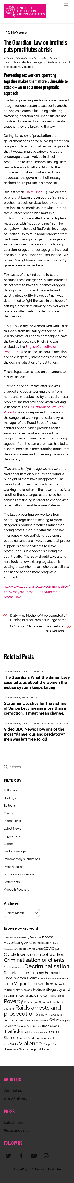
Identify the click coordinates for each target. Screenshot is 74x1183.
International (12, 821)
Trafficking (16, 1031)
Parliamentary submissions (22, 859)
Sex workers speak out (19, 874)
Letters (8, 844)
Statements (29, 697)
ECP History (35, 973)
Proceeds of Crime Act (37, 1002)
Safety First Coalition (51, 1014)
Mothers (9, 989)
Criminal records (14, 967)
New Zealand (24, 989)
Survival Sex (24, 1026)
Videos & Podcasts (56, 723)
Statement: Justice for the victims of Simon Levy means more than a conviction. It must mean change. (35, 708)
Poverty (13, 1001)
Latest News (12, 62)
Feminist (53, 972)
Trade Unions (50, 1026)
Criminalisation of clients (34, 960)
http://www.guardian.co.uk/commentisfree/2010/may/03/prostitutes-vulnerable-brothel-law (37, 592)
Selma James (14, 1020)
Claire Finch (33, 192)
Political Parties (56, 996)
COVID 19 (51, 948)
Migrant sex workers (34, 983)
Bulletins (10, 805)
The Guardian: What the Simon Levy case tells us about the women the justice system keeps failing (37, 682)
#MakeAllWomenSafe (15, 937)
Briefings (10, 798)
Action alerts (12, 790)
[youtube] (34, 1156)
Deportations (14, 973)
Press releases (13, 867)
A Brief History (15, 1099)
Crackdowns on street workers (35, 954)
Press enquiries (16, 1130)
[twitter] (9, 1156)
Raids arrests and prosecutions (32, 1010)
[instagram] (47, 1156)
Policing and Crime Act (32, 995)
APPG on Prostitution (37, 942)
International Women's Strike (53, 978)
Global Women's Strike (20, 978)
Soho (54, 1019)
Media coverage (32, 62)
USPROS (11, 1044)
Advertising (13, 942)
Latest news (14, 1122)
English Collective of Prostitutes (30, 57)
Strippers (65, 1020)
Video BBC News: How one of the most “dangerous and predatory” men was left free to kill (34, 734)
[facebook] (21, 1156)
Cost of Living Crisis (29, 949)
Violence (27, 66)
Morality (60, 984)
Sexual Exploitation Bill (36, 1020)
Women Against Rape (34, 1049)
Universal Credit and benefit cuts (35, 1038)
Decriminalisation (46, 966)
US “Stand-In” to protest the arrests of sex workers (36, 628)
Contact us (13, 1091)
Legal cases (12, 836)
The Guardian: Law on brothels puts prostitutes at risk (35, 46)
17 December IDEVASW (40, 937)
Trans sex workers (38, 1032)
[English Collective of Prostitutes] (25, 16)
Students (10, 1026)
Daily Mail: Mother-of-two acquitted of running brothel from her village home (38, 618)
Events (8, 813)
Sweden (36, 1026)
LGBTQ (8, 984)
